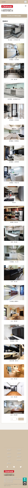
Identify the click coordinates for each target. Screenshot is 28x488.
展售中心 (9, 453)
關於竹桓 (9, 463)
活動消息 (9, 456)
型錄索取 (19, 453)
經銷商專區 (19, 459)
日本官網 (19, 449)
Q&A (9, 459)
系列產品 (9, 449)
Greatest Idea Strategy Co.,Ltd (13, 484)
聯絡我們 (19, 456)
